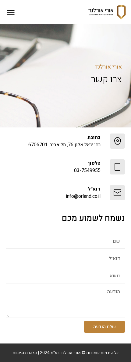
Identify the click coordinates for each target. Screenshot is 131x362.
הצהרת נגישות (24, 353)
